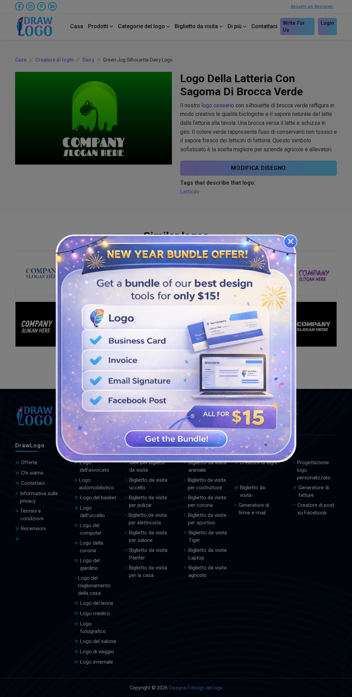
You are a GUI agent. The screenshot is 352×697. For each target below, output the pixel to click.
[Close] (290, 241)
